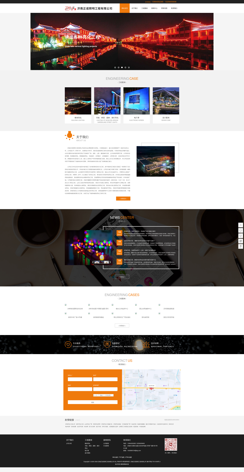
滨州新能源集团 (169, 308)
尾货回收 (135, 426)
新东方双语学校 (169, 317)
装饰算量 (73, 426)
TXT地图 (121, 457)
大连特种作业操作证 (162, 424)
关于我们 (135, 8)
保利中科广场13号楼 (75, 317)
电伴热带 (67, 426)
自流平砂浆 (80, 426)
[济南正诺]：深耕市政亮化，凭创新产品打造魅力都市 (139, 231)
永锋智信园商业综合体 (75, 308)
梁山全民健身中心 (145, 308)
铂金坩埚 (133, 424)
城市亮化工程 (80, 424)
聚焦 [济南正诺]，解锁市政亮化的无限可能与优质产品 (140, 260)
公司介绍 (69, 443)
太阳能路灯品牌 (113, 426)
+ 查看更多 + (123, 198)
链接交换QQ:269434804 (172, 420)
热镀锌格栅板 (141, 424)
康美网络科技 (125, 464)
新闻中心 (154, 8)
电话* (94, 375)
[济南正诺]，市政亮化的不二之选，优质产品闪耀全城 (139, 250)
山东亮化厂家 (88, 424)
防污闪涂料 (92, 426)
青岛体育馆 (145, 317)
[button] (111, 262)
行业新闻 (106, 446)
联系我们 (174, 8)
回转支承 (171, 424)
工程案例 (144, 8)
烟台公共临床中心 (122, 308)
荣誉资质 (164, 8)
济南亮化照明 (96, 424)
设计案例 (87, 453)
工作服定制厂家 (126, 424)
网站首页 (125, 8)
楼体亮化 (87, 443)
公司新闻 (106, 443)
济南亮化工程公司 (70, 424)
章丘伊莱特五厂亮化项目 (122, 317)
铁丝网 (86, 426)
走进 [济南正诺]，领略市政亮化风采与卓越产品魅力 (139, 241)
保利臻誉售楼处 (98, 317)
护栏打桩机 (105, 426)
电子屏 (87, 450)
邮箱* (69, 385)
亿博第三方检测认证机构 (125, 426)
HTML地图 (128, 457)
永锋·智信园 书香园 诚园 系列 (98, 308)
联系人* (70, 375)
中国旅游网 (142, 426)
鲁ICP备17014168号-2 (153, 461)
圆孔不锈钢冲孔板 (151, 424)
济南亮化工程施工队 (106, 424)
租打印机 (98, 426)
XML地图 (115, 457)
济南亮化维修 (117, 424)
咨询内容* (96, 385)
